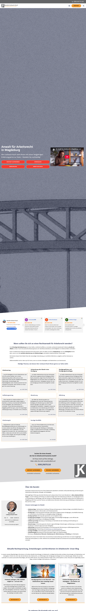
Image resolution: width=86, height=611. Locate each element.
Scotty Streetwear (53, 319)
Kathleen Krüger (73, 319)
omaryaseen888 (32, 319)
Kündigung (37, 161)
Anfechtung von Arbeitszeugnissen (54, 529)
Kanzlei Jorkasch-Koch (12, 320)
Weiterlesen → (15, 599)
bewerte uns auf (10, 328)
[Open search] (84, 5)
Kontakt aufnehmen (13, 161)
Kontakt (76, 5)
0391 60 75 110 (79, 1)
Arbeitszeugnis (38, 166)
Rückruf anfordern (52, 470)
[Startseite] (9, 5)
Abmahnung (13, 166)
